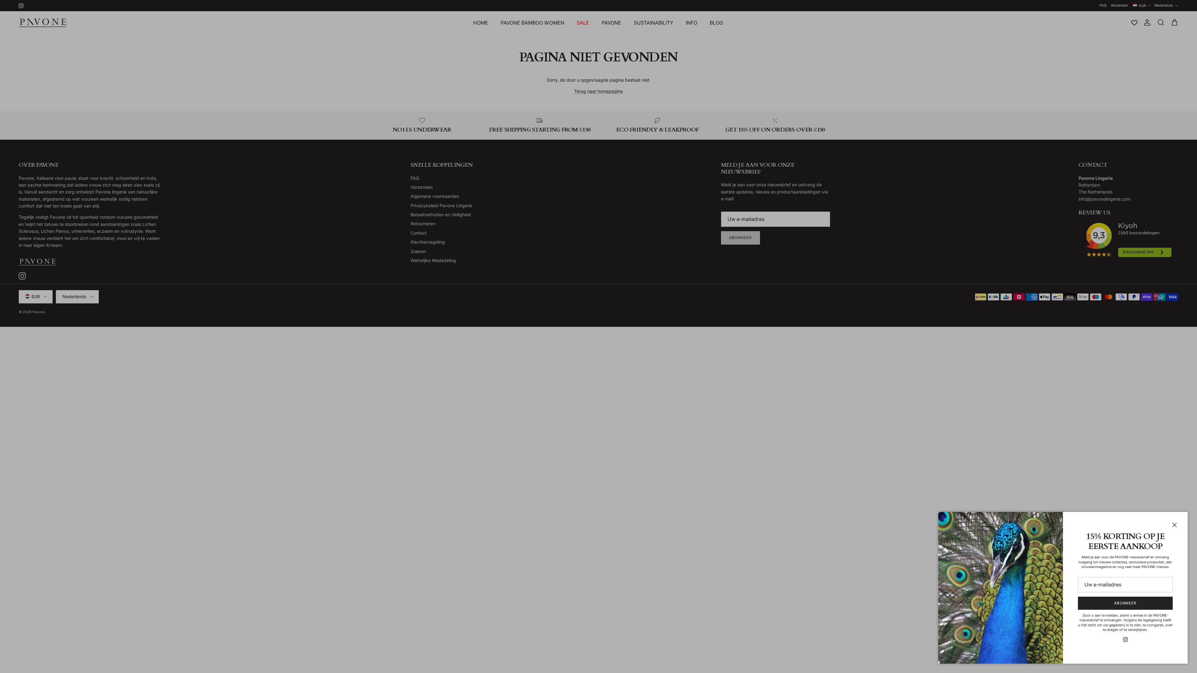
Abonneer (1125, 603)
